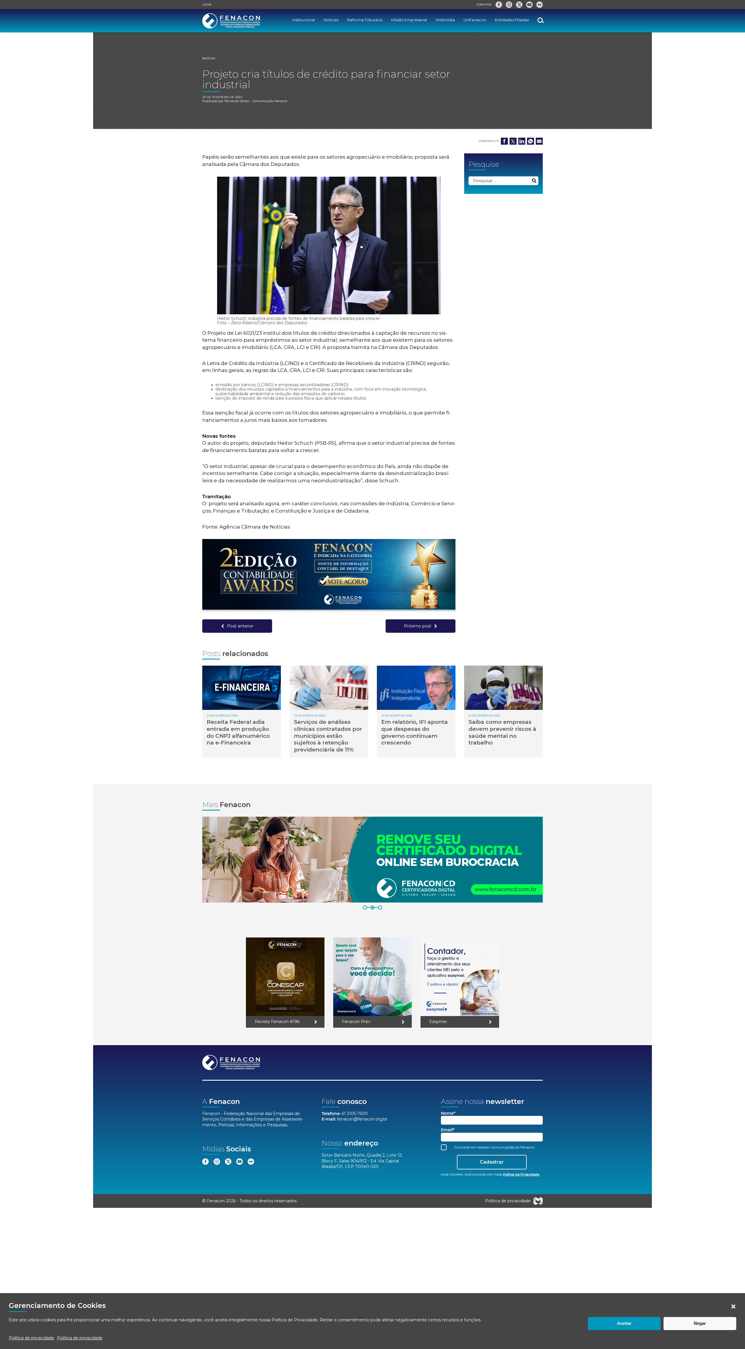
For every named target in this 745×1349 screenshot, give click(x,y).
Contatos (484, 4)
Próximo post (417, 626)
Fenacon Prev (356, 1021)
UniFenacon (475, 20)
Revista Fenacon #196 (277, 1021)
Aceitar (624, 1323)
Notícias (331, 20)
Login (206, 4)
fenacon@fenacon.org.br (362, 1119)
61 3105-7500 (355, 1113)
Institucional (303, 20)
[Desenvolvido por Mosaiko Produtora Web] (538, 1201)
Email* (448, 1130)
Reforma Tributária (364, 20)
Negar (700, 1323)
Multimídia (445, 20)
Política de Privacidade (294, 1320)
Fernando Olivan (236, 101)
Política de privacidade (31, 1338)
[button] (733, 1306)
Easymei (438, 1021)
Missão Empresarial (409, 20)
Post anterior (240, 626)
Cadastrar (492, 1162)
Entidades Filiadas (512, 20)
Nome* (448, 1113)
